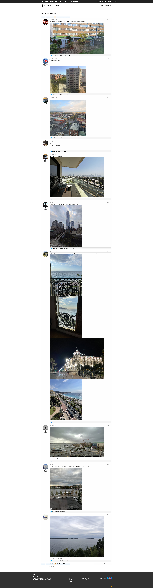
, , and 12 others (60, 94)
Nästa (67, 17)
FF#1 (43, 14)
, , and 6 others (61, 199)
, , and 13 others (61, 55)
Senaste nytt (107, 5)
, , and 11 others (59, 151)
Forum (102, 5)
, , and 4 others (59, 137)
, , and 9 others (61, 560)
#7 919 (109, 464)
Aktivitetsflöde (64, 1)
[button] (110, 5)
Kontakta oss (88, 586)
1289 (64, 17)
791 (52, 17)
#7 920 (109, 514)
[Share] (107, 19)
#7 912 (109, 58)
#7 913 (109, 97)
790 (50, 17)
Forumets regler (95, 586)
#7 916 (109, 202)
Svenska (44, 586)
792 (55, 17)
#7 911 (109, 19)
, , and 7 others (63, 248)
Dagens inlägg (54, 1)
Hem (109, 586)
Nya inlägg (45, 1)
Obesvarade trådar (76, 1)
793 (57, 17)
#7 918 (109, 425)
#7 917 (109, 251)
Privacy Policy (101, 586)
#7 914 (109, 141)
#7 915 (109, 154)
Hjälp (106, 586)
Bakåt (44, 17)
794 (60, 17)
